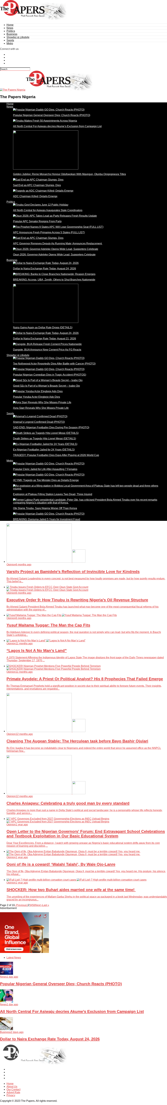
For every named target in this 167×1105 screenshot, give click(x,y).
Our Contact (13, 1089)
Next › (38, 905)
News (10, 28)
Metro (10, 43)
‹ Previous (20, 905)
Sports (10, 40)
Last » (45, 905)
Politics (11, 31)
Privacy (11, 1095)
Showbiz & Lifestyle (18, 37)
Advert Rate (13, 1092)
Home (10, 24)
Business (12, 34)
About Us (12, 1086)
